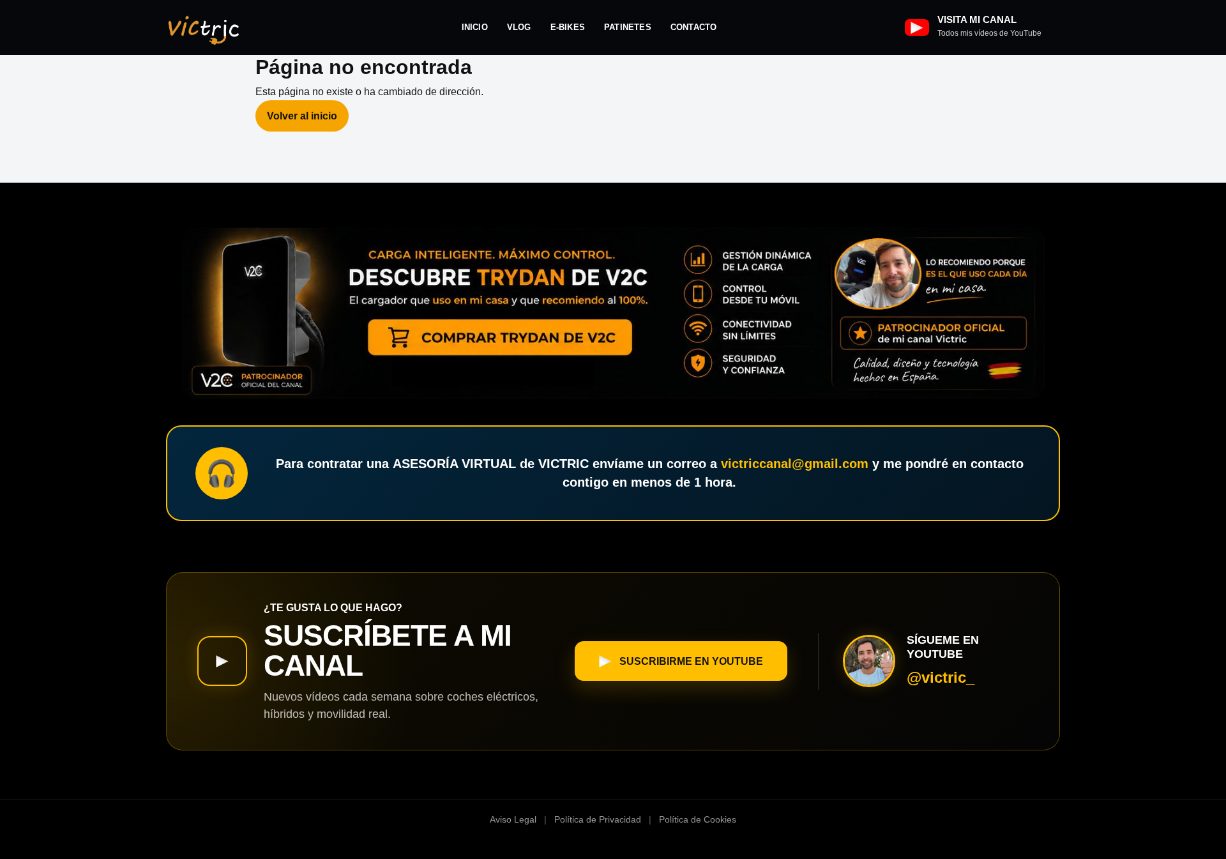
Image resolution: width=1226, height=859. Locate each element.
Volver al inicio (302, 115)
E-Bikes (567, 27)
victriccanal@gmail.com (794, 464)
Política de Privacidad (597, 819)
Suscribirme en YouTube (691, 661)
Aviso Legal (513, 819)
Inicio (475, 27)
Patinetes (627, 27)
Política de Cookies (697, 819)
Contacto (693, 27)
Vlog (519, 27)
